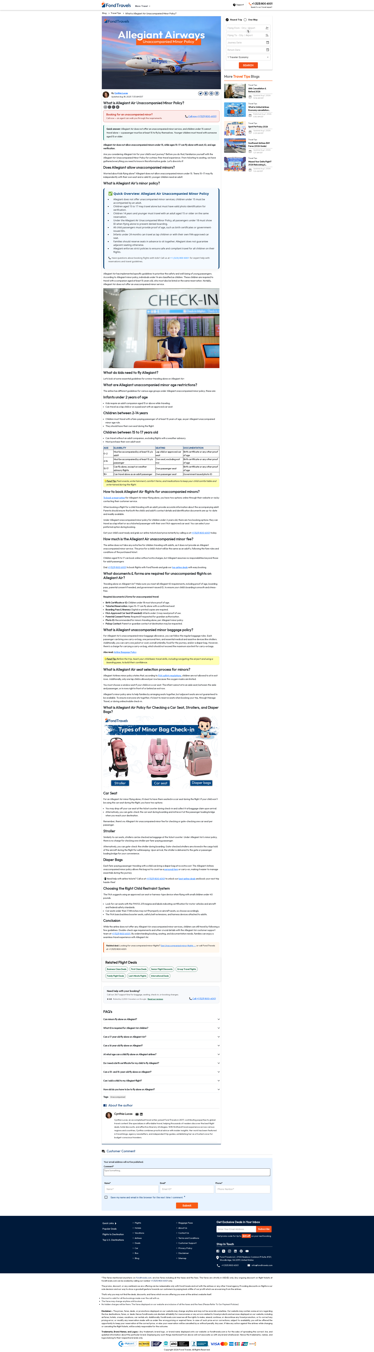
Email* (163, 1183)
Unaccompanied (117, 1097)
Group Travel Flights (186, 969)
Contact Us (183, 1232)
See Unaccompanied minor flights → (178, 945)
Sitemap (182, 1258)
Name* (107, 1183)
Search (248, 65)
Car (136, 1248)
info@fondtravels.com (262, 1265)
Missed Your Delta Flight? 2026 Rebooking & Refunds (259, 163)
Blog (104, 13)
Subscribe (264, 1229)
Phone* (219, 1183)
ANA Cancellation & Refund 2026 (257, 90)
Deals (137, 1243)
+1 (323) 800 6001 (261, 5)
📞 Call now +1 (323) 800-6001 (200, 116)
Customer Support (187, 1243)
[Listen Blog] (105, 107)
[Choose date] (268, 42)
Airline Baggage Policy (125, 652)
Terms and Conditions (188, 1238)
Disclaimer (183, 1253)
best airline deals (187, 878)
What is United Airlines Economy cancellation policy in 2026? (258, 109)
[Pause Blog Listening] (109, 107)
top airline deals (180, 567)
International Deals (160, 976)
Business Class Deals (116, 969)
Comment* (109, 1166)
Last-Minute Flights (137, 976)
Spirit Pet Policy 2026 (258, 126)
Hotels (138, 1228)
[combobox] (143, 6)
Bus (136, 1253)
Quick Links (108, 1223)
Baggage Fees (185, 1222)
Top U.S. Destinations (113, 1239)
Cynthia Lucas (121, 93)
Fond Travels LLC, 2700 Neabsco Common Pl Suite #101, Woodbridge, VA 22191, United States (246, 1258)
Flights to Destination (113, 1234)
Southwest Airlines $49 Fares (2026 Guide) (259, 144)
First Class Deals (139, 969)
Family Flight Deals (115, 976)
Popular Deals (109, 1228)
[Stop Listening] (117, 107)
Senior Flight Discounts (162, 969)
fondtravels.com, (144, 1277)
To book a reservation (114, 497)
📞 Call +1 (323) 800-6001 (202, 998)
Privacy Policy (185, 1248)
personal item (171, 869)
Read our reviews (155, 999)
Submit (186, 1205)
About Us (182, 1228)
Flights (138, 1222)
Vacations (139, 1232)
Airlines (138, 1238)
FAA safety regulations (169, 675)
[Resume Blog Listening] (113, 107)
